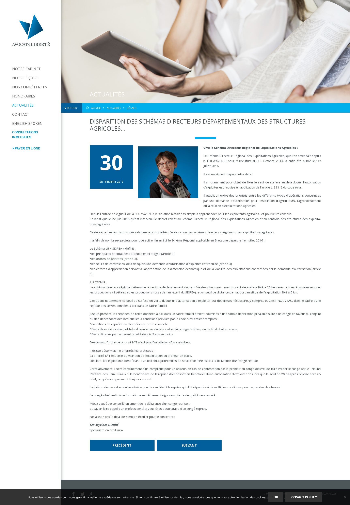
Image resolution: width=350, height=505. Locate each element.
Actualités (23, 105)
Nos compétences (29, 87)
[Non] (345, 497)
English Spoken (27, 123)
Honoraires (23, 96)
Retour (72, 108)
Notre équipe (25, 77)
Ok (275, 497)
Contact (20, 114)
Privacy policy (304, 497)
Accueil (96, 108)
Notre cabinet (26, 68)
